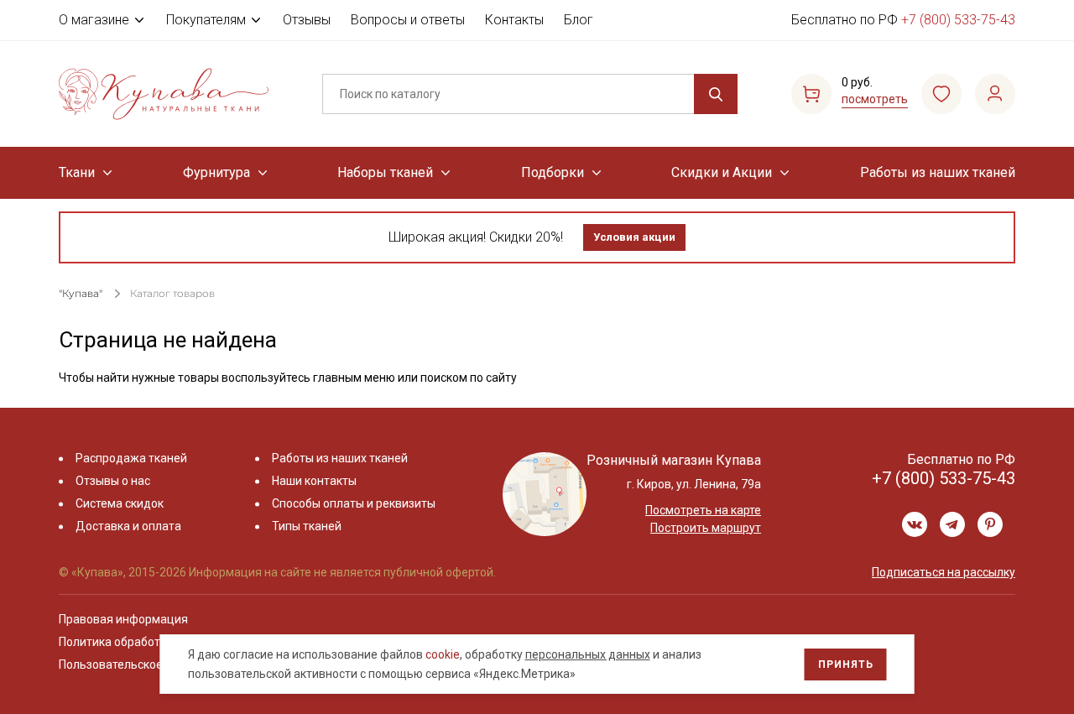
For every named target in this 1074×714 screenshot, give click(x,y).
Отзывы (307, 20)
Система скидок (120, 503)
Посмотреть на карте (703, 510)
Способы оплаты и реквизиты (353, 503)
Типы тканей (306, 526)
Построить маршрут (705, 527)
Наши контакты (314, 480)
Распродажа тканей (131, 458)
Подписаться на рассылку (943, 572)
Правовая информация (123, 619)
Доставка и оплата (128, 526)
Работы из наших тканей (937, 172)
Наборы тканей (385, 172)
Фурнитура (216, 172)
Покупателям (206, 20)
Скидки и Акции (721, 172)
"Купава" (80, 293)
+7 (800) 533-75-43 (958, 20)
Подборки (552, 172)
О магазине (94, 20)
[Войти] (995, 94)
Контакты (514, 20)
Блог (578, 20)
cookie (442, 654)
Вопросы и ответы (408, 20)
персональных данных (587, 654)
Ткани (77, 172)
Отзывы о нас (113, 480)
